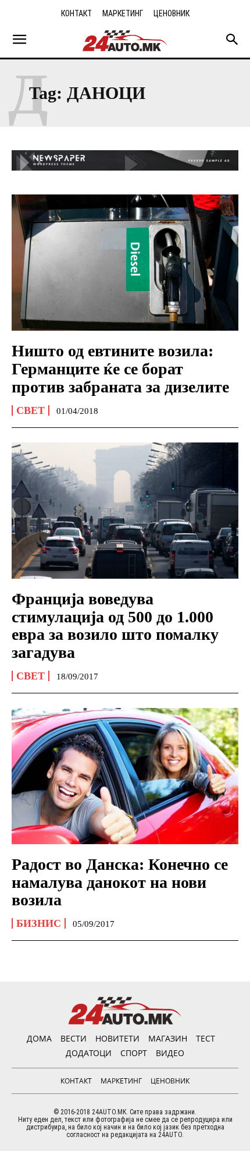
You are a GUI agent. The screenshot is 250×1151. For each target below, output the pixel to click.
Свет (30, 410)
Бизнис (38, 923)
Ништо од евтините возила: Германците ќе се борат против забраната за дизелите (120, 369)
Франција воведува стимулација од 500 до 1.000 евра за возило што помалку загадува (115, 625)
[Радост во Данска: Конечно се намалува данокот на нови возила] (125, 776)
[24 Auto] (125, 41)
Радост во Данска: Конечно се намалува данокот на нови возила (120, 882)
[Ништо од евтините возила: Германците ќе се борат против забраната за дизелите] (125, 262)
